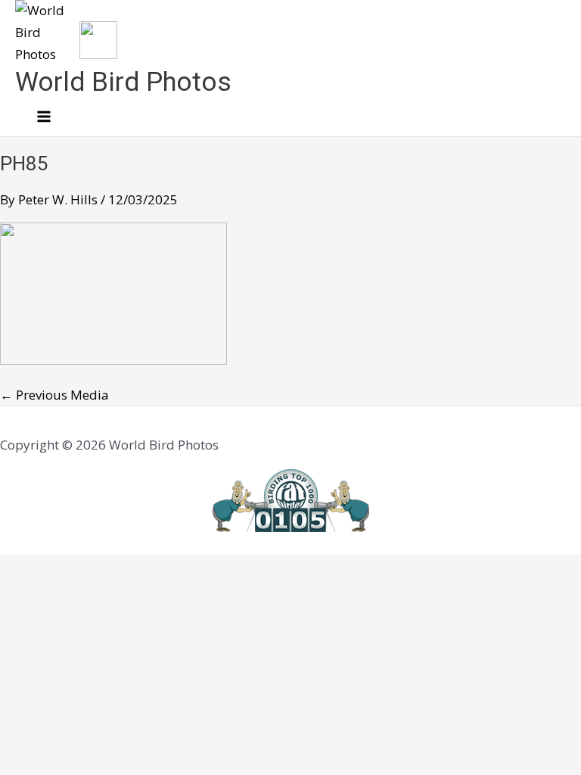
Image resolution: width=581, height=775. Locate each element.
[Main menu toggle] (44, 117)
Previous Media (54, 394)
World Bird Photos (123, 82)
